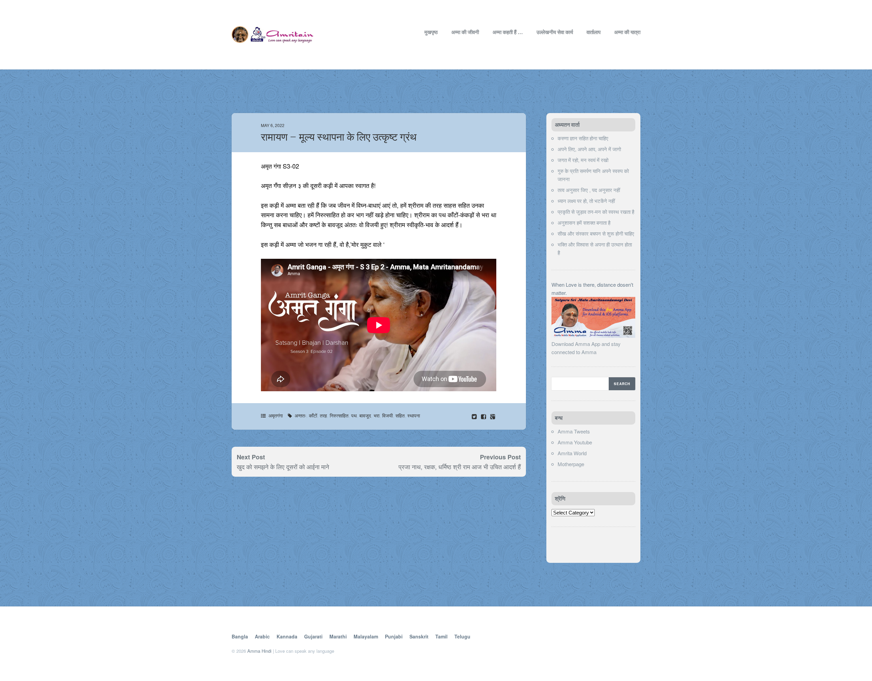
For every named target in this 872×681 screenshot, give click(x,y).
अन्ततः (300, 415)
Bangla (240, 636)
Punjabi (394, 636)
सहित (400, 415)
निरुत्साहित (339, 415)
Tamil (441, 636)
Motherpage (571, 464)
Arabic (262, 636)
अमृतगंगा (275, 415)
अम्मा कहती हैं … (508, 32)
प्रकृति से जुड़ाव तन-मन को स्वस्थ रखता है (596, 211)
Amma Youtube (575, 442)
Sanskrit (419, 636)
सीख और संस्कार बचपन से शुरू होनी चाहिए (596, 233)
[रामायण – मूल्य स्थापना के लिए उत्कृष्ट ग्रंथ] (484, 416)
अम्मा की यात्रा (627, 32)
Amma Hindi (259, 651)
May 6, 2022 (272, 125)
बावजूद (365, 415)
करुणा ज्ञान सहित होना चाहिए (583, 138)
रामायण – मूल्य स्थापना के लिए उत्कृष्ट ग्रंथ (339, 137)
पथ (354, 415)
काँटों (313, 415)
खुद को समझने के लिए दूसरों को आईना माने (283, 466)
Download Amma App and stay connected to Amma (586, 347)
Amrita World (572, 453)
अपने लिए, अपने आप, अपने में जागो (589, 149)
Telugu (462, 636)
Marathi (338, 636)
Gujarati (313, 636)
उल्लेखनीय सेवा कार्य (554, 32)
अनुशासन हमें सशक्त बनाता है (584, 222)
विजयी (387, 415)
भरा (376, 415)
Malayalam (366, 636)
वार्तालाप (594, 32)
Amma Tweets (574, 431)
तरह (323, 415)
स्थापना (413, 415)
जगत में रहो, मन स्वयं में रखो (583, 159)
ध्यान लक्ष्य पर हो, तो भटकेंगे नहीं (586, 200)
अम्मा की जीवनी (465, 32)
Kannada (287, 636)
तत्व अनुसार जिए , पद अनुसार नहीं (589, 189)
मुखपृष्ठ (431, 32)
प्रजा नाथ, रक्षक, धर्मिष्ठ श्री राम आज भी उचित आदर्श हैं (460, 466)
